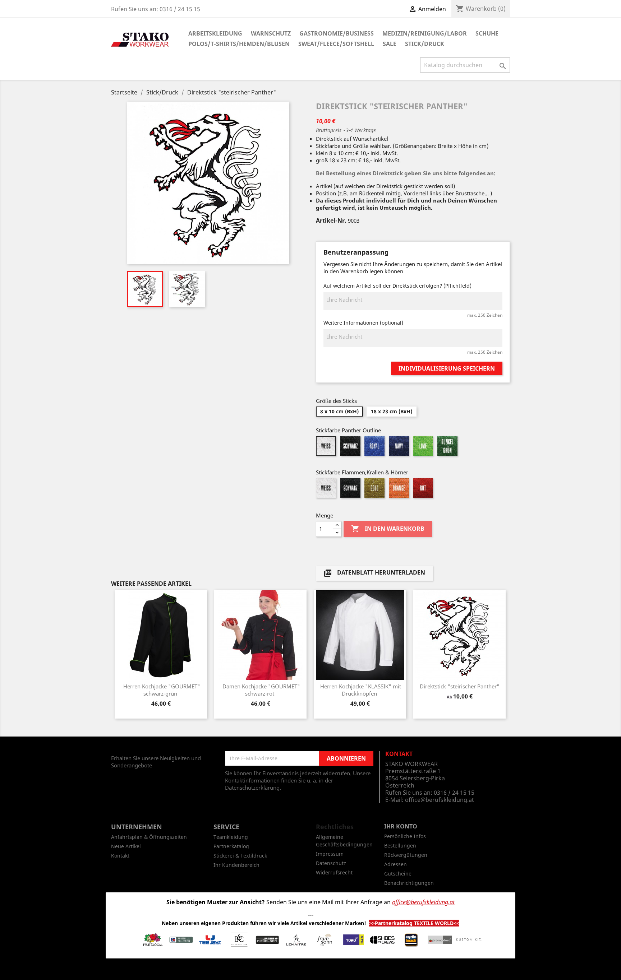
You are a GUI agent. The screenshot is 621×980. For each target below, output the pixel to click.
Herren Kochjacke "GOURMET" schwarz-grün (161, 690)
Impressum (330, 853)
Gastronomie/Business (336, 33)
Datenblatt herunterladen (374, 573)
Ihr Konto (400, 826)
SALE (389, 44)
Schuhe (486, 33)
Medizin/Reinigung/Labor (424, 33)
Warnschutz (271, 33)
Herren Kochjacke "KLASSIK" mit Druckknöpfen (360, 690)
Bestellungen (400, 845)
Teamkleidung (230, 836)
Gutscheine (397, 873)
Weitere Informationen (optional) (363, 322)
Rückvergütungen (405, 854)
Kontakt (120, 855)
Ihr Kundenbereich (236, 864)
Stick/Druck (424, 44)
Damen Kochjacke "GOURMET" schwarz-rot (261, 690)
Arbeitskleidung (215, 33)
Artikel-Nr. (331, 220)
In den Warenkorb (387, 528)
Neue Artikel (126, 846)
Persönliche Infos (405, 836)
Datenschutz (331, 863)
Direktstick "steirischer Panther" (460, 686)
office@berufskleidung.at (439, 800)
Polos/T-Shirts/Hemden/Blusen (239, 44)
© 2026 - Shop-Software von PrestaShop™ (310, 970)
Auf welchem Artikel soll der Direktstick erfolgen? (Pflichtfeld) (397, 285)
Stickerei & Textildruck (240, 855)
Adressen (395, 864)
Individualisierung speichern (447, 368)
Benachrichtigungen (409, 882)
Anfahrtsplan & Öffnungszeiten (149, 836)
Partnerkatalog (231, 846)
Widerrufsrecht (334, 872)
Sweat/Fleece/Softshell (336, 44)
